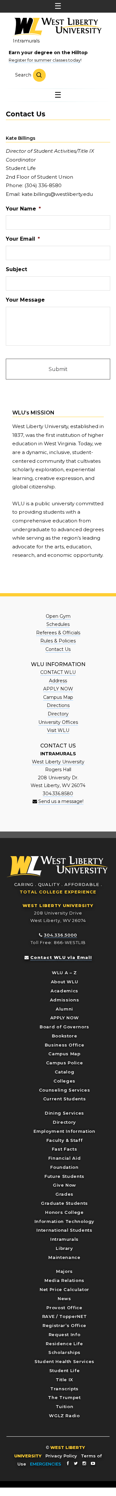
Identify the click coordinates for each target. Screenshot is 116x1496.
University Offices (58, 722)
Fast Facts (64, 1149)
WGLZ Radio (64, 1415)
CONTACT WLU (58, 672)
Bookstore (64, 1035)
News (64, 1298)
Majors (64, 1271)
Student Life (64, 1370)
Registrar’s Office (64, 1325)
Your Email (23, 239)
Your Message (25, 300)
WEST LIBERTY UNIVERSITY (58, 905)
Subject (16, 269)
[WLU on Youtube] (93, 1463)
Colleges (64, 1080)
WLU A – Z (64, 972)
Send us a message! (60, 801)
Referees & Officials (58, 633)
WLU (57, 867)
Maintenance (64, 1257)
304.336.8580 (58, 793)
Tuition (64, 1406)
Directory (58, 714)
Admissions (64, 999)
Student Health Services (64, 1361)
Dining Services (64, 1113)
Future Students (64, 1176)
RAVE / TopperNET (64, 1316)
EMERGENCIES (45, 1463)
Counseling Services (64, 1090)
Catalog (64, 1071)
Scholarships (64, 1352)
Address (58, 681)
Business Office (64, 1044)
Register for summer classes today (45, 60)
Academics (64, 990)
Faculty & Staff (64, 1140)
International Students (64, 1230)
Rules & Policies (58, 641)
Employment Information (64, 1131)
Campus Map (58, 697)
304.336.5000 (60, 935)
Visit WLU (58, 730)
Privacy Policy (61, 1455)
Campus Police (64, 1062)
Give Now (64, 1185)
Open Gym (58, 616)
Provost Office (64, 1307)
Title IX (64, 1379)
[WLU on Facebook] (68, 1463)
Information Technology (64, 1221)
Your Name (23, 209)
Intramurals (26, 41)
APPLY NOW (58, 689)
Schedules (58, 624)
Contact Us (58, 649)
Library (64, 1248)
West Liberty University (56, 27)
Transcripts (64, 1388)
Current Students (64, 1098)
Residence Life (64, 1343)
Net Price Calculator (64, 1289)
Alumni (64, 1008)
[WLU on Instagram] (84, 1463)
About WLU (64, 981)
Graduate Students (64, 1203)
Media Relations (64, 1280)
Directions (58, 705)
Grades (64, 1194)
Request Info (65, 1334)
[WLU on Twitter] (75, 1463)
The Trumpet (64, 1397)
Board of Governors (64, 1026)
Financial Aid (64, 1158)
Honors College (64, 1212)
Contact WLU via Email (61, 957)
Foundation (64, 1167)
